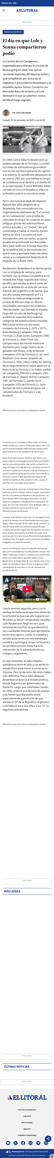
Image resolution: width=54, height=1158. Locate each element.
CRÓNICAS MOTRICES (13, 32)
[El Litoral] (27, 10)
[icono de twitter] (16, 1143)
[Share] (48, 1139)
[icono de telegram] (38, 1143)
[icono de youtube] (8, 1143)
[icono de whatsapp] (30, 1143)
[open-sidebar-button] (3, 10)
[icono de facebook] (23, 1143)
